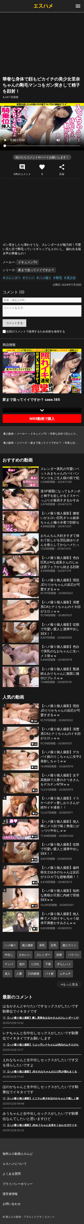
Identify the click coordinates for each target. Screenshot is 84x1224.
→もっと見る (69, 984)
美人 (7, 973)
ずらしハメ (64, 964)
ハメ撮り (45, 278)
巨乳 (53, 945)
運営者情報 (10, 1194)
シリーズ (22, 442)
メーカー (22, 433)
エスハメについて (15, 1163)
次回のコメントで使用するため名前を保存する (35, 331)
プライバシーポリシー (18, 1184)
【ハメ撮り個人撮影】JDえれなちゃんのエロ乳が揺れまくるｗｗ (44, 1071)
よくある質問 (12, 1173)
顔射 (59, 954)
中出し (9, 954)
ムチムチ (65, 973)
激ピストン (69, 945)
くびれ (35, 964)
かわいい (24, 954)
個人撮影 (27, 945)
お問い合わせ (12, 1204)
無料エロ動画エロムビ (18, 1153)
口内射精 (33, 973)
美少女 (71, 278)
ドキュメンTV (27, 262)
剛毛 (59, 278)
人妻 (19, 973)
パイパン (73, 954)
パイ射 (49, 973)
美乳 (42, 945)
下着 (48, 964)
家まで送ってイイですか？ (36, 270)
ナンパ (29, 278)
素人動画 (8, 433)
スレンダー (13, 278)
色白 (22, 964)
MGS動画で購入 (42, 418)
